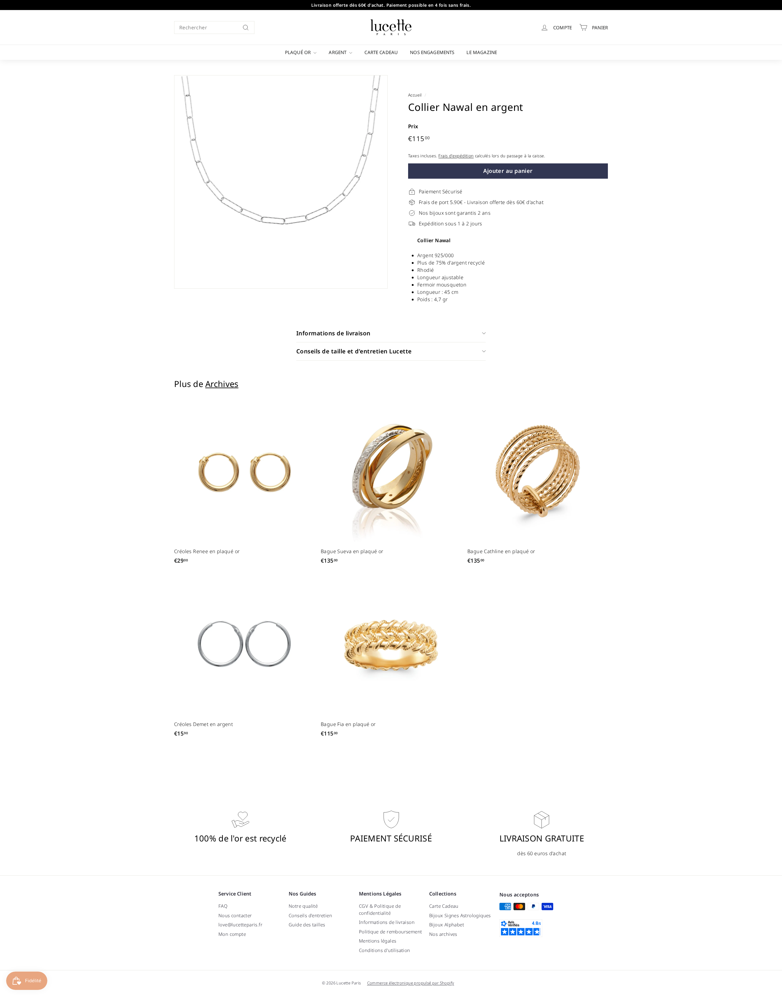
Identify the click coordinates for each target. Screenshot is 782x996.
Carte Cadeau (381, 52)
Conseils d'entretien (310, 915)
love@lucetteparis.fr (240, 924)
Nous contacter (235, 915)
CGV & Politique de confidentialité (380, 909)
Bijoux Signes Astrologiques (460, 915)
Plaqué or (298, 52)
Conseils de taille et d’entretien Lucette (353, 351)
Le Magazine (481, 52)
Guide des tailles (307, 924)
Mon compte (232, 934)
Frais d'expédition (455, 156)
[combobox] (214, 27)
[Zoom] (280, 181)
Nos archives (443, 934)
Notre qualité (303, 906)
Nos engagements (432, 52)
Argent (338, 52)
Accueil (415, 95)
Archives (221, 383)
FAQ (223, 906)
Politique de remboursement (390, 932)
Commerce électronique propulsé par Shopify (410, 983)
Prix (413, 126)
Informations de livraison (333, 333)
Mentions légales (377, 941)
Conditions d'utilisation (384, 950)
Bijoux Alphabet (446, 924)
